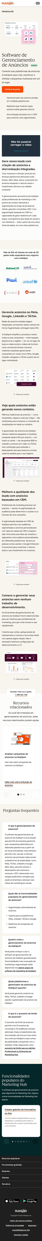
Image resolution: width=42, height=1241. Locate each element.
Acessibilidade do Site (21, 1230)
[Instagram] (11, 1192)
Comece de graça (12, 89)
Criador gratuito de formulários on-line (20, 1111)
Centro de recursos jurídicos (21, 1221)
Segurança (32, 1226)
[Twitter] (23, 1192)
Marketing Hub (8, 11)
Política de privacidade (15, 1226)
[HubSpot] (8, 3)
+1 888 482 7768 (21, 695)
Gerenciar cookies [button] (21, 1235)
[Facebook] (5, 1192)
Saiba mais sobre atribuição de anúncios (18, 783)
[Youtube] (17, 1192)
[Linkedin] (28, 1192)
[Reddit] (34, 1192)
